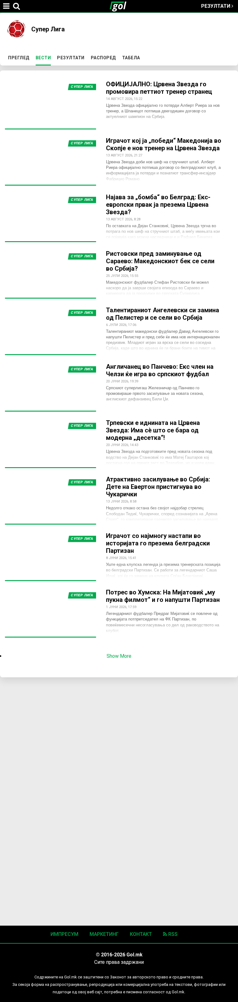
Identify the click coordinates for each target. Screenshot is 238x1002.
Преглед (18, 57)
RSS (172, 934)
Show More (119, 656)
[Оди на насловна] (120, 6)
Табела (131, 57)
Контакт (141, 934)
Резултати (216, 6)
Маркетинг (104, 934)
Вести (44, 57)
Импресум (64, 934)
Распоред (103, 57)
